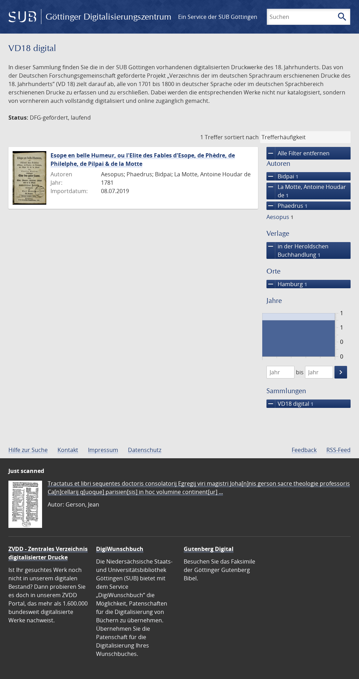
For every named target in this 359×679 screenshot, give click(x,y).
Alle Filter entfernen (298, 153)
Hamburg (286, 284)
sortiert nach (241, 137)
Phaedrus (286, 205)
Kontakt (67, 450)
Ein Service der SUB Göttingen (217, 17)
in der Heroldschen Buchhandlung (297, 250)
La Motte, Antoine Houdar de (306, 191)
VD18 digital (289, 403)
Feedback (304, 450)
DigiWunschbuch (119, 549)
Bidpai (282, 176)
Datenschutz (144, 450)
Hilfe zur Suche (28, 450)
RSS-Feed (338, 450)
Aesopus (279, 217)
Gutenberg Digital (208, 549)
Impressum (103, 450)
